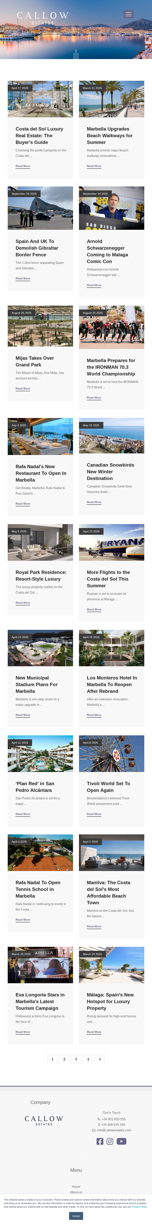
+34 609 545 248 (113, 1124)
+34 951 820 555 (114, 1119)
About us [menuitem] (76, 1192)
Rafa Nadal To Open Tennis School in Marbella (38, 889)
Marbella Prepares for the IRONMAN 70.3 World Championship (111, 367)
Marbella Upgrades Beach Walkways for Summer (109, 135)
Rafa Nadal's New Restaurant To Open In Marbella (41, 473)
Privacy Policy (139, 1206)
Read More (23, 166)
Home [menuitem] (76, 1186)
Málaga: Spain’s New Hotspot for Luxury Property (110, 1001)
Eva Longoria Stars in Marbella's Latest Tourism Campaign (40, 1001)
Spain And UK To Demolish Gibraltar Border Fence (37, 248)
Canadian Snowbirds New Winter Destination (110, 471)
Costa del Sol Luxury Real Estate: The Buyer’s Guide (39, 135)
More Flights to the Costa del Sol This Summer (108, 579)
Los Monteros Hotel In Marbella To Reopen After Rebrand (112, 684)
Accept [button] (76, 1216)
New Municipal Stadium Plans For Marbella (37, 684)
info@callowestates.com (114, 1130)
